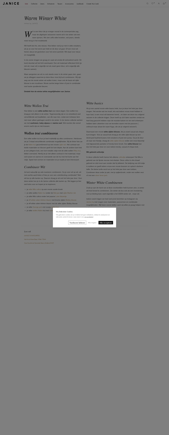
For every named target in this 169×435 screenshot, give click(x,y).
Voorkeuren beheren (77, 222)
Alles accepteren (106, 222)
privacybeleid (88, 217)
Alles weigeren (92, 222)
